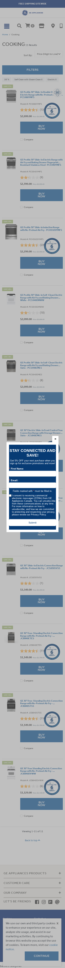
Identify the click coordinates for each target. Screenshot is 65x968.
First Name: (16, 469)
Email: (13, 480)
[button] (55, 439)
